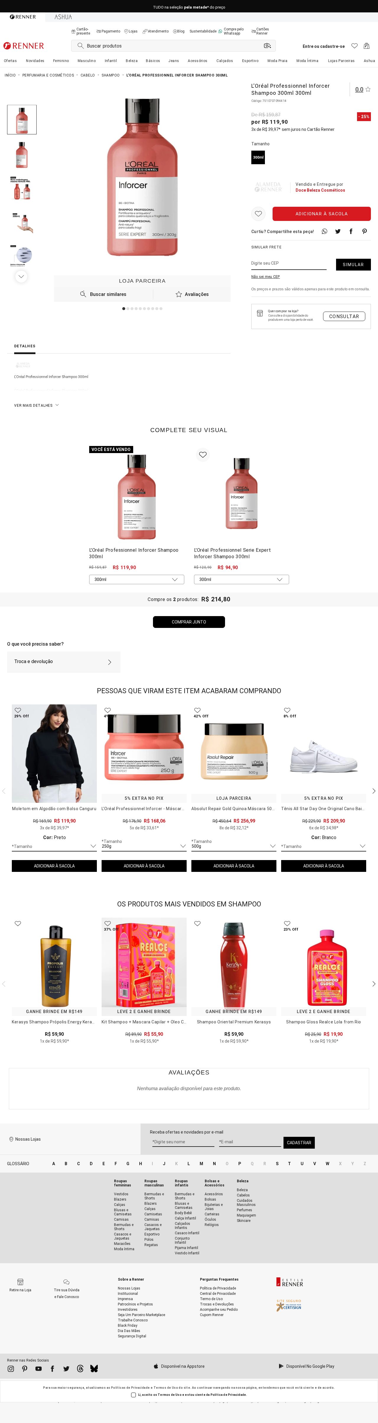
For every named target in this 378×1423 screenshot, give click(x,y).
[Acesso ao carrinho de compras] (366, 47)
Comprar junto (189, 622)
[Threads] (80, 1370)
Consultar (344, 316)
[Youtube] (38, 1369)
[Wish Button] (258, 214)
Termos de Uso (166, 1387)
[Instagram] (10, 1369)
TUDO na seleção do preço (189, 6)
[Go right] (22, 276)
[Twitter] (66, 1369)
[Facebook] (52, 1369)
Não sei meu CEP (265, 277)
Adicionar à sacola (322, 213)
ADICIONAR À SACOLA (54, 866)
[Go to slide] (123, 308)
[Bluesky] (94, 1370)
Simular (353, 264)
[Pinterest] (24, 1369)
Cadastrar (299, 1142)
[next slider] (3, 790)
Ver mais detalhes (33, 405)
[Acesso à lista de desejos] (354, 47)
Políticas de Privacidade (130, 1387)
